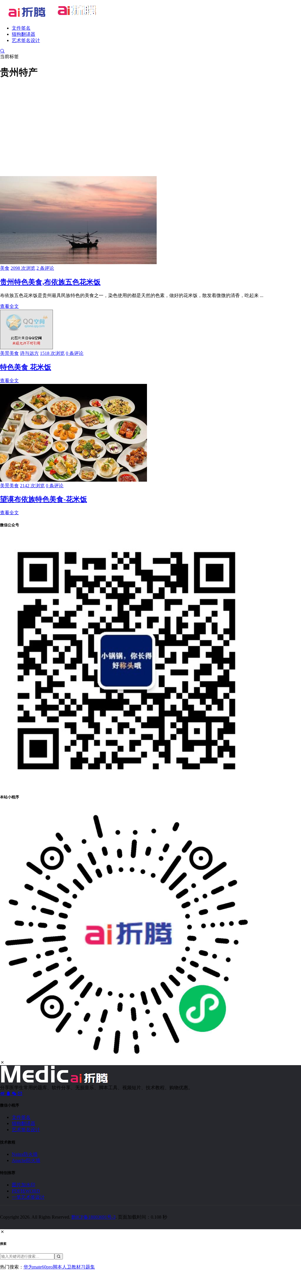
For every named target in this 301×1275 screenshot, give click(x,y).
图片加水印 (23, 1184)
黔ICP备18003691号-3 (93, 1217)
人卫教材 (71, 1266)
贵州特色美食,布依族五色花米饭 (50, 282)
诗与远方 (29, 353)
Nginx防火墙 (25, 1154)
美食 (4, 268)
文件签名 (21, 28)
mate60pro (43, 1266)
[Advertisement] (150, 126)
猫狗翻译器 (23, 34)
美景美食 (9, 353)
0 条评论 (74, 353)
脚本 (57, 1266)
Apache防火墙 (26, 1160)
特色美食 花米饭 (25, 367)
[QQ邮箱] (20, 1093)
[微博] (3, 1093)
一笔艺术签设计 (28, 1197)
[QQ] (9, 1093)
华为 (28, 1266)
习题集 (88, 1266)
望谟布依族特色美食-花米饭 (43, 499)
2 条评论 (45, 268)
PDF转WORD (26, 1190)
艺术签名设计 (26, 40)
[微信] (15, 1093)
